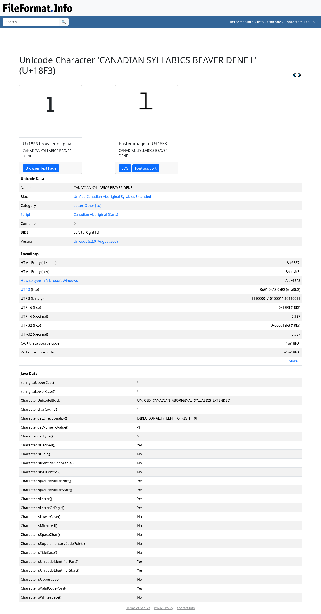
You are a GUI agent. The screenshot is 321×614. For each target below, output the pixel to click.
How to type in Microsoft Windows (49, 280)
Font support (146, 168)
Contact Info (186, 608)
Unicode (274, 21)
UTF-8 (25, 289)
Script (25, 214)
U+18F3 (312, 21)
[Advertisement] (163, 41)
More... (294, 361)
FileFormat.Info (241, 21)
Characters (294, 21)
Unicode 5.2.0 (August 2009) (96, 241)
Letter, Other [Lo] (87, 205)
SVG (125, 168)
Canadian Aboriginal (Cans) (96, 214)
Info (260, 21)
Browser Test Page (41, 168)
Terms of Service (138, 608)
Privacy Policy (163, 608)
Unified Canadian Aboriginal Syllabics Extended (112, 196)
